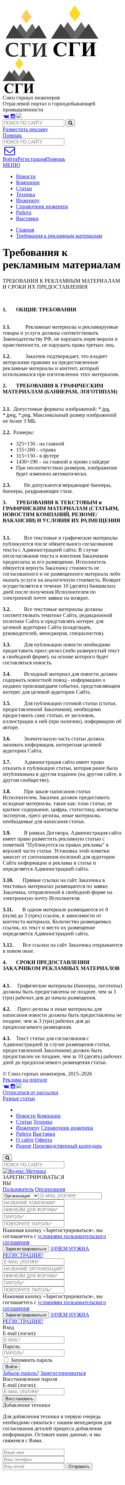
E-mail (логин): (19, 1333)
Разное (23, 1146)
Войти (11, 1366)
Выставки (27, 218)
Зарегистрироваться (25, 1248)
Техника (25, 194)
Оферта (43, 1140)
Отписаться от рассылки (30, 1092)
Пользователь (18, 1189)
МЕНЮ (11, 165)
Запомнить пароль (30, 1360)
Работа (23, 212)
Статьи (24, 188)
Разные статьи (19, 1098)
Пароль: (12, 1346)
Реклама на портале (25, 1080)
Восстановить (19, 1398)
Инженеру (28, 200)
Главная (25, 230)
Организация (50, 1189)
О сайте (25, 1140)
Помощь (12, 135)
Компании (28, 182)
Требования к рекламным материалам (59, 236)
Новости (26, 176)
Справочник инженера (42, 206)
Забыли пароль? (21, 1373)
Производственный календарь (67, 1146)
